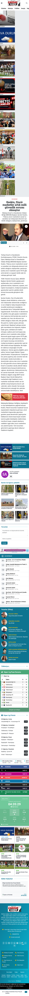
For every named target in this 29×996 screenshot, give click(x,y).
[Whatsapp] (25, 943)
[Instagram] (12, 943)
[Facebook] (3, 943)
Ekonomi (14, 199)
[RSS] (14, 945)
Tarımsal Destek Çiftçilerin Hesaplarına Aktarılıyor (7, 508)
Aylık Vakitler (5, 824)
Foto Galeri (9, 972)
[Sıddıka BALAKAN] (4, 658)
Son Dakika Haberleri (6, 965)
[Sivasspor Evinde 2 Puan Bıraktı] (22, 864)
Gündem (3, 8)
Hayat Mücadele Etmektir (15, 615)
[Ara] (26, 3)
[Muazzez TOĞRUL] (4, 614)
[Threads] (20, 943)
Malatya (10, 8)
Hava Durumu (20, 952)
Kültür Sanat (14, 977)
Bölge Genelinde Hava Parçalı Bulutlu (6, 839)
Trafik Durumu (20, 955)
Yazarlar (22, 972)
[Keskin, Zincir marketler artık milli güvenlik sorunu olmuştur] (14, 232)
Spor (2, 854)
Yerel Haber (4, 837)
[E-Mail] (11, 476)
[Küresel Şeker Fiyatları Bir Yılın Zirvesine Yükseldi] (21, 502)
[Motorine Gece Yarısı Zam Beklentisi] (21, 514)
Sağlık (22, 975)
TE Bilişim (18, 981)
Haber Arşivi (20, 965)
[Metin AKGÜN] (4, 644)
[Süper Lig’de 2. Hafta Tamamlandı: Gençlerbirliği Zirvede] (7, 848)
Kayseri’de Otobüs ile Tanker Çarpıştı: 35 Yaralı (21, 840)
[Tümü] (27, 609)
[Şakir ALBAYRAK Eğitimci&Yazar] (4, 651)
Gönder (4, 543)
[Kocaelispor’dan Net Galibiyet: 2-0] (7, 864)
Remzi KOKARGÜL (13, 627)
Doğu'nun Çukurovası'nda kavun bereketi (7, 494)
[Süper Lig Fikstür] (27, 715)
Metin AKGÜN (12, 642)
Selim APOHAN (14, 473)
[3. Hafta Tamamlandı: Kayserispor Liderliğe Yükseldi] (22, 848)
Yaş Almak (11, 623)
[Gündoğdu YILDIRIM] (4, 622)
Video (16, 972)
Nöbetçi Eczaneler (8, 952)
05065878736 (15, 934)
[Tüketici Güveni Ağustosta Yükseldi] (7, 514)
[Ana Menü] (1, 3)
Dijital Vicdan (12, 659)
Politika (17, 8)
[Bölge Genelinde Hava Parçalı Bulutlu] (7, 831)
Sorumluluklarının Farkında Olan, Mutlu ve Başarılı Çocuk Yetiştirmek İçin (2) (17, 645)
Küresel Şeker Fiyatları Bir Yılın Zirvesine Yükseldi (21, 508)
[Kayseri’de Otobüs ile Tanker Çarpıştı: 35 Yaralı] (22, 831)
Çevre (26, 977)
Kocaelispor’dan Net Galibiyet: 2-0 (6, 872)
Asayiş (23, 8)
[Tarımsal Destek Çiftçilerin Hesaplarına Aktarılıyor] (7, 502)
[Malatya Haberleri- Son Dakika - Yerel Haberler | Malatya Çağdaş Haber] (14, 3)
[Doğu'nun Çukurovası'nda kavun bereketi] (7, 488)
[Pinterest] (9, 943)
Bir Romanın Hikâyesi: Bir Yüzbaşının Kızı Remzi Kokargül (17, 630)
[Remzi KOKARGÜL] (4, 629)
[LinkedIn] (14, 943)
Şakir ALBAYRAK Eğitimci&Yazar (17, 649)
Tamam (9, 988)
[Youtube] (17, 943)
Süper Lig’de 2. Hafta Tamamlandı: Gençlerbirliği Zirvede (6, 857)
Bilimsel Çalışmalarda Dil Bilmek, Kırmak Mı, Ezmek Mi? (17, 652)
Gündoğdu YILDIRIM (13, 621)
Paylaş (4, 242)
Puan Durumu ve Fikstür (7, 961)
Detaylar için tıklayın (14, 709)
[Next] (23, 943)
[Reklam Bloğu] (14, 550)
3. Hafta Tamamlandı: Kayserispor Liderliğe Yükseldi (21, 857)
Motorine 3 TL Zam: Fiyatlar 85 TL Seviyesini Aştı (21, 495)
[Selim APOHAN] (4, 474)
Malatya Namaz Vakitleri (7, 956)
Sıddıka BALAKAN (13, 657)
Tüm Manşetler (20, 960)
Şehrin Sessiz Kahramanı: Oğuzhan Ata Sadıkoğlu (18, 637)
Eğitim (8, 977)
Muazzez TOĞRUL (13, 614)
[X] (6, 943)
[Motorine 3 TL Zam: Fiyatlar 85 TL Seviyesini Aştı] (21, 488)
